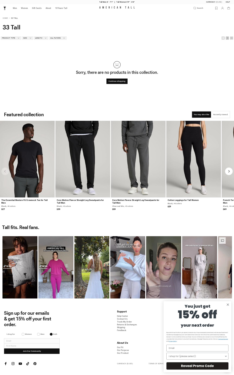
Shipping (121, 327)
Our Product (123, 353)
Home (5, 18)
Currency (214, 2)
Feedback (121, 330)
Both (55, 334)
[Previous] (5, 171)
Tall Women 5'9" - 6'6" (125, 2)
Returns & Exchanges (127, 325)
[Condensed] (231, 38)
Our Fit (120, 347)
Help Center (122, 316)
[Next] (229, 171)
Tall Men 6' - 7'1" (106, 2)
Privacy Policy (173, 341)
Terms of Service (223, 339)
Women (28, 334)
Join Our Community (32, 351)
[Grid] (227, 38)
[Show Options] (226, 356)
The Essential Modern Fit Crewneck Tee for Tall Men (24, 201)
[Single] (223, 38)
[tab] (201, 114)
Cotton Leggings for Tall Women (183, 200)
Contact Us (122, 319)
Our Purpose (123, 350)
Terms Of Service (156, 364)
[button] (20, 267)
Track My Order (124, 322)
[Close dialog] (227, 304)
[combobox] (197, 356)
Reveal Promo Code (197, 366)
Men (42, 334)
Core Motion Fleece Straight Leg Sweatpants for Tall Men (80, 201)
